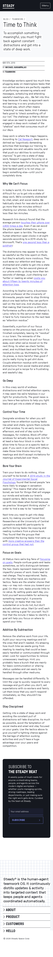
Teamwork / (18, 19)
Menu (45, 5)
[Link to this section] (30, 184)
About (11, 910)
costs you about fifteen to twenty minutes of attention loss (24, 281)
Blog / (7, 19)
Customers (15, 924)
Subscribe (18, 820)
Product (13, 917)
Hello (10, 931)
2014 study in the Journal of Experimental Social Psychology (26, 479)
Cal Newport (25, 139)
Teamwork (10, 72)
